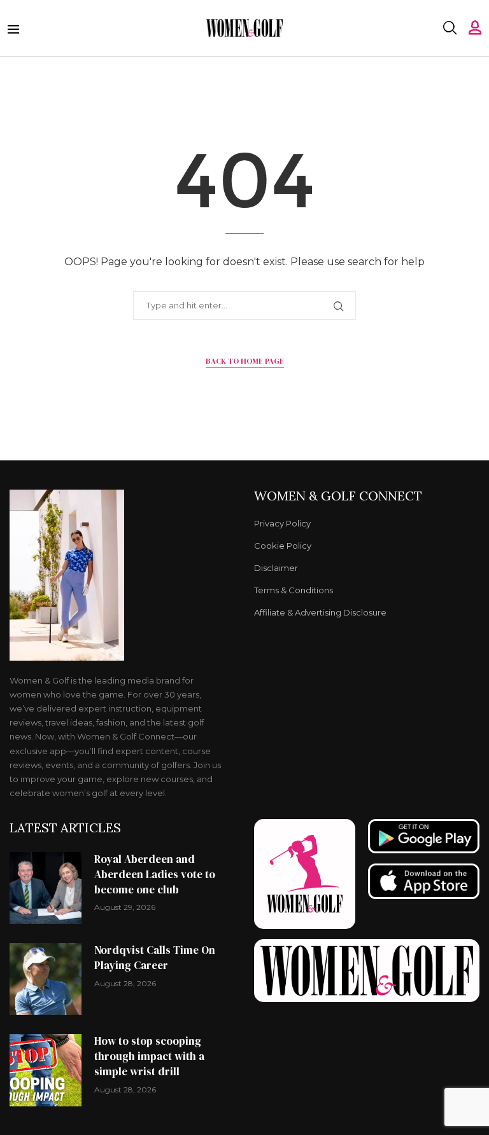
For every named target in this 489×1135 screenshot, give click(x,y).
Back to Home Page (245, 361)
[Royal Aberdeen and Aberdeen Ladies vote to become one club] (46, 888)
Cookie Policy (282, 546)
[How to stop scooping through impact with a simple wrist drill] (46, 1070)
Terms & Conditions (293, 590)
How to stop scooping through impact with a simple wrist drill (149, 1056)
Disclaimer (276, 568)
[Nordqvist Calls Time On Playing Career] (46, 979)
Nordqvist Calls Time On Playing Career (154, 957)
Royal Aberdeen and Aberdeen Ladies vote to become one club (154, 874)
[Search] (449, 28)
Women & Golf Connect (338, 496)
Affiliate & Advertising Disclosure (320, 613)
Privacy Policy (282, 523)
